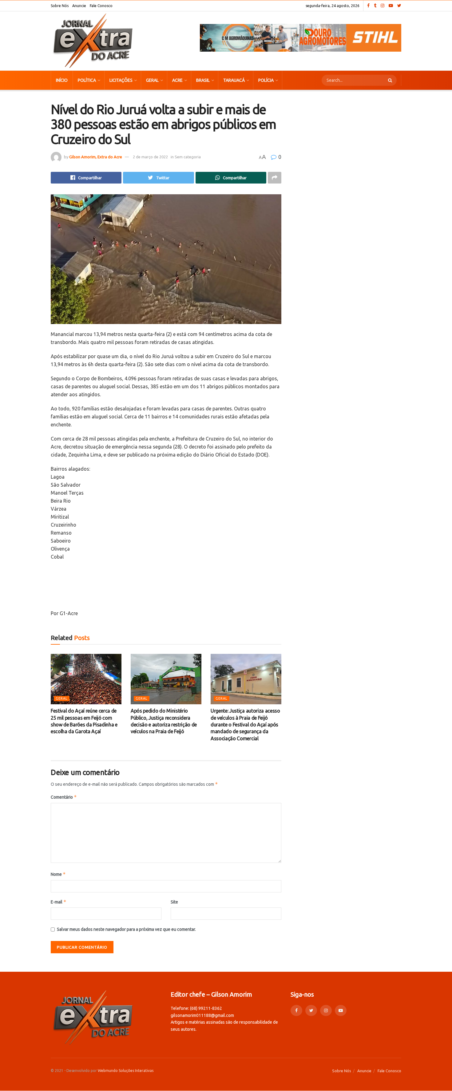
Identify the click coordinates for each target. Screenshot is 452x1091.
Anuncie (79, 6)
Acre (177, 80)
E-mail (58, 902)
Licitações (121, 80)
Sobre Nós (60, 6)
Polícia (266, 80)
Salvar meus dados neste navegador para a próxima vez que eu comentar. (126, 929)
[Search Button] (391, 80)
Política (87, 80)
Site (174, 901)
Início (62, 80)
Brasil (203, 80)
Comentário (64, 797)
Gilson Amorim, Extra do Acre (95, 157)
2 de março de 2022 (150, 157)
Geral (152, 80)
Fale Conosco (101, 6)
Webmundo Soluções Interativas (125, 1071)
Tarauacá (234, 80)
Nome (58, 874)
